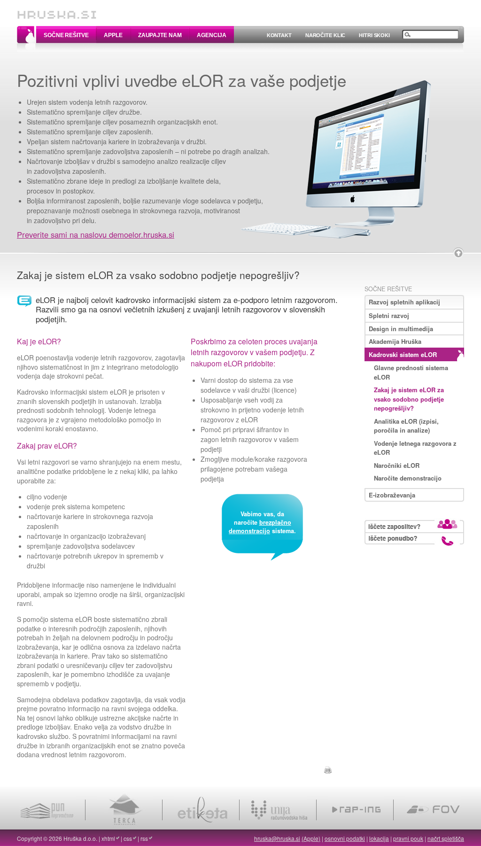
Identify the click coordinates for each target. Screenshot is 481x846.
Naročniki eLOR (396, 465)
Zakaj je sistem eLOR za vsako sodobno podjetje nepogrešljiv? (409, 398)
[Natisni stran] (328, 768)
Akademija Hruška (395, 341)
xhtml (108, 838)
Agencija (211, 35)
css (128, 838)
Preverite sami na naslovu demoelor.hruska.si (95, 234)
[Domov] (57, 10)
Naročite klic (325, 35)
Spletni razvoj (389, 315)
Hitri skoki (374, 35)
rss (144, 838)
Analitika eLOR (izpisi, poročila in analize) (406, 426)
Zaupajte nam (160, 35)
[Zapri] (458, 253)
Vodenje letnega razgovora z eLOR (415, 448)
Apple (113, 35)
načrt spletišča (445, 838)
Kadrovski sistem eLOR (403, 354)
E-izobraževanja (392, 494)
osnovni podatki (345, 838)
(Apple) (311, 838)
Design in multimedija (401, 328)
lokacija (379, 838)
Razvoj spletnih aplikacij (404, 301)
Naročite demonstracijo (408, 477)
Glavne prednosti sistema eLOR (411, 372)
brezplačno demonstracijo (260, 526)
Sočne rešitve (66, 35)
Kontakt (279, 35)
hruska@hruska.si (277, 838)
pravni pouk (408, 838)
